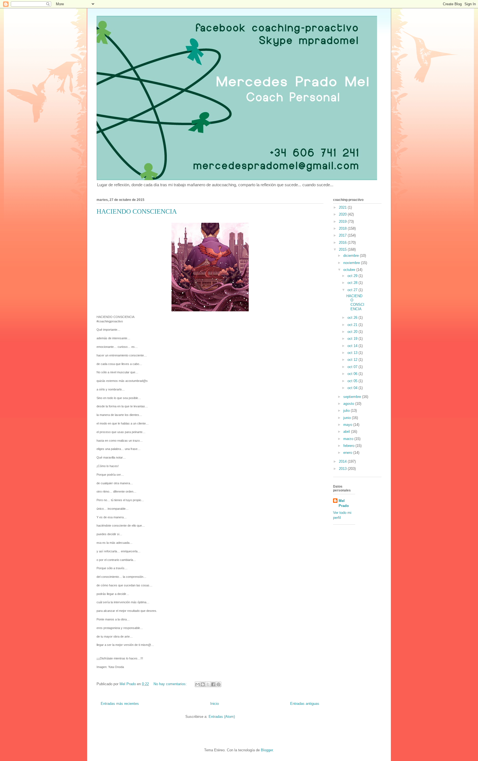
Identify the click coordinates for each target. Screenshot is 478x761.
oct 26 (352, 317)
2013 (343, 469)
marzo (348, 439)
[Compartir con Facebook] (213, 684)
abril (347, 431)
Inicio (214, 704)
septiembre (352, 397)
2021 (343, 207)
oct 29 (352, 276)
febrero (349, 446)
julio (347, 410)
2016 (343, 242)
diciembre (351, 255)
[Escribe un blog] (203, 684)
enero (348, 453)
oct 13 (352, 353)
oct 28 (352, 283)
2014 (343, 461)
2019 (343, 221)
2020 (343, 214)
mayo (348, 425)
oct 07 (352, 367)
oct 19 (352, 339)
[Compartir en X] (208, 684)
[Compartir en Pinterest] (218, 684)
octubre (349, 270)
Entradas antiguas (304, 704)
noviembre (352, 263)
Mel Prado (344, 503)
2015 (343, 249)
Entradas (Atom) (222, 717)
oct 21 (352, 325)
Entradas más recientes (120, 704)
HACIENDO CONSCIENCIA (137, 211)
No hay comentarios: (171, 684)
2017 (343, 235)
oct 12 (352, 360)
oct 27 (352, 290)
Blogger (267, 750)
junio (347, 418)
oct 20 (352, 332)
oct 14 (352, 346)
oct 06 (352, 374)
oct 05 (352, 381)
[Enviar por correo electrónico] (197, 684)
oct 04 (352, 388)
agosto (349, 404)
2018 (343, 228)
